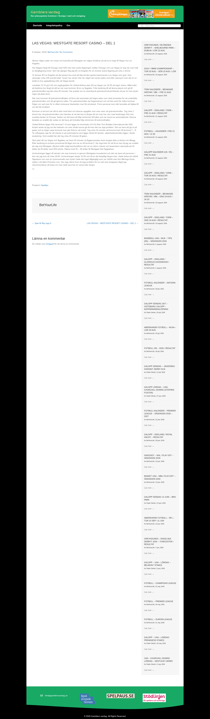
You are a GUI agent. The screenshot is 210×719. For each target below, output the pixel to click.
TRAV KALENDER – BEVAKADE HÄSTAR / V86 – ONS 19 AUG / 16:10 (158, 196)
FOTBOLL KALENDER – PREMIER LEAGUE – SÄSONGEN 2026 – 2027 (160, 413)
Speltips (44, 185)
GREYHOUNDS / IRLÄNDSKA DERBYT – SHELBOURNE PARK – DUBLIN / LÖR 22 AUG (159, 48)
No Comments (66, 52)
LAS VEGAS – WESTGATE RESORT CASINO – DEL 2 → (112, 223)
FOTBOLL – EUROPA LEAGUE (158, 619)
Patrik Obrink (151, 312)
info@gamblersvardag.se (56, 695)
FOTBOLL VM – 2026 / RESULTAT (159, 348)
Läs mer (149, 59)
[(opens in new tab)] (87, 699)
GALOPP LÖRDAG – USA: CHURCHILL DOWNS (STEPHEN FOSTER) (159, 390)
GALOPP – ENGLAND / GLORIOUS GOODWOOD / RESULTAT (156, 262)
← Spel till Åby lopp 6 (41, 223)
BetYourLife (53, 52)
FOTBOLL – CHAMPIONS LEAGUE (160, 583)
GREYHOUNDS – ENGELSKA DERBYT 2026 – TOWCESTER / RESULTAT (158, 541)
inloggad (50, 244)
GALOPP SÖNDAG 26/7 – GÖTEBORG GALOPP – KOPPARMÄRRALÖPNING (156, 306)
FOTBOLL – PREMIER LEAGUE (158, 601)
